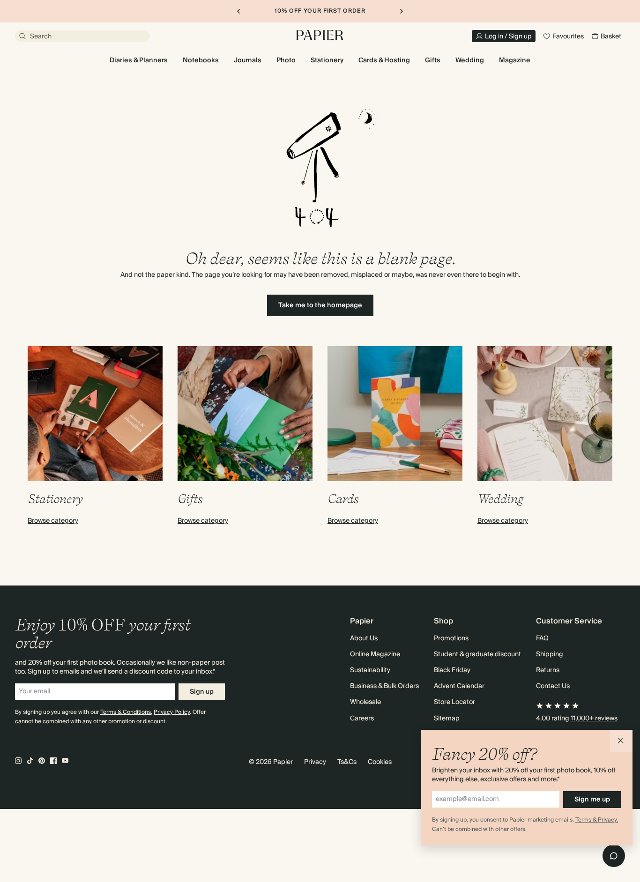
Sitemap (447, 718)
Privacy (315, 762)
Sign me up (592, 799)
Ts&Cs (347, 762)
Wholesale (365, 702)
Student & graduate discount (477, 654)
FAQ (542, 638)
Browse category (53, 520)
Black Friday (452, 670)
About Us (364, 638)
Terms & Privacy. (596, 820)
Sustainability (370, 670)
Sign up (202, 691)
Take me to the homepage (320, 305)
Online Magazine (375, 654)
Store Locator (454, 702)
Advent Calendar (459, 686)
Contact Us (553, 686)
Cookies (380, 762)
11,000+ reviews (594, 718)
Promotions (451, 638)
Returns (547, 670)
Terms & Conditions (125, 712)
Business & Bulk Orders (384, 686)
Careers (362, 718)
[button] (621, 741)
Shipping (549, 654)
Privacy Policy (172, 712)
